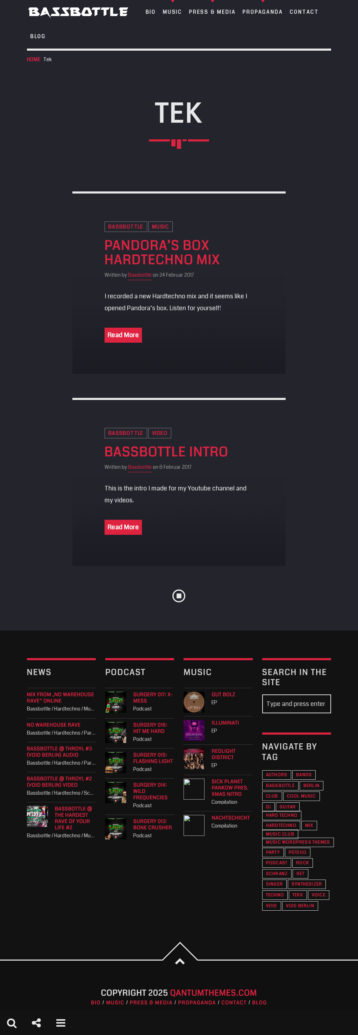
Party (273, 852)
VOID (271, 906)
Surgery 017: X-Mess (153, 698)
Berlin (311, 786)
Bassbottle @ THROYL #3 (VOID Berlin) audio (59, 752)
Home (34, 59)
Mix (309, 826)
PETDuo (298, 852)
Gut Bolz (223, 695)
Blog (38, 36)
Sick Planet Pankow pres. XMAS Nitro (230, 788)
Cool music (301, 796)
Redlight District (224, 754)
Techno (275, 895)
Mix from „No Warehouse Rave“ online (60, 698)
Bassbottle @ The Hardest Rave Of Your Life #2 (73, 818)
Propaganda (197, 1002)
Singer (274, 884)
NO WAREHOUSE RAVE (54, 725)
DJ (268, 807)
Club (272, 796)
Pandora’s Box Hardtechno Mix (162, 253)
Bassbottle (125, 226)
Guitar (288, 807)
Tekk (298, 895)
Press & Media (151, 1002)
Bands (304, 775)
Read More (123, 335)
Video (159, 433)
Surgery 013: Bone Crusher (152, 824)
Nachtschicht (231, 818)
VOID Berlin (300, 906)
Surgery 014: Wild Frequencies (150, 791)
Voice (318, 895)
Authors (276, 775)
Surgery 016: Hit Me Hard (150, 728)
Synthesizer (307, 884)
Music (160, 226)
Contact (233, 1002)
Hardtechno (281, 826)
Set (300, 874)
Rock (302, 863)
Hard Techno (282, 815)
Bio (96, 1002)
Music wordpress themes (298, 842)
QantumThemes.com (213, 993)
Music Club (280, 834)
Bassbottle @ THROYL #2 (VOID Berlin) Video (59, 782)
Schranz (277, 874)
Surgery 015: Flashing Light (153, 758)
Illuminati (225, 723)
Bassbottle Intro (167, 452)
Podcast (276, 863)
